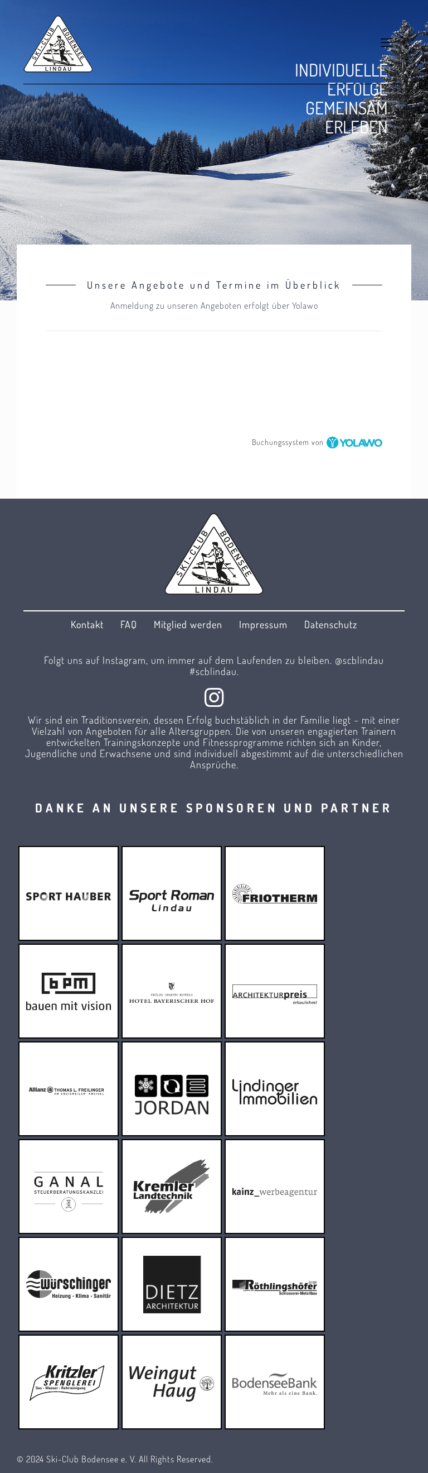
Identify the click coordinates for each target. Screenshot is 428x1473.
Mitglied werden (188, 624)
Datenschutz (330, 624)
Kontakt (87, 624)
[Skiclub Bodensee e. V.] (58, 42)
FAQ (128, 624)
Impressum (263, 624)
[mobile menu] (386, 41)
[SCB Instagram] (214, 697)
